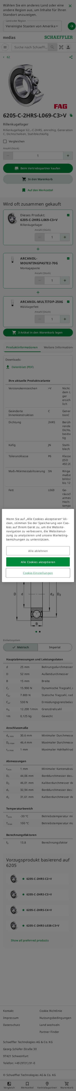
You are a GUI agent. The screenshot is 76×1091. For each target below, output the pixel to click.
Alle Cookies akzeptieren (38, 562)
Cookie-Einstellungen (38, 573)
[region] (38, 545)
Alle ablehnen (38, 551)
